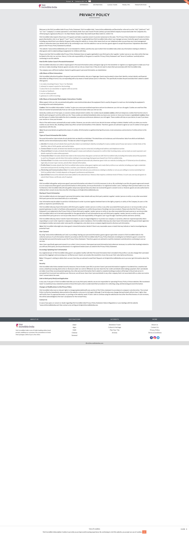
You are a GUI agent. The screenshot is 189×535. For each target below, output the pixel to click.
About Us (154, 325)
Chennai (74, 333)
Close (184, 529)
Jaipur (74, 325)
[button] (89, 1)
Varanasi (74, 335)
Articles (114, 333)
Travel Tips (126, 5)
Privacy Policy (155, 330)
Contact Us (155, 327)
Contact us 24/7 (80, 1)
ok (144, 532)
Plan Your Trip (114, 330)
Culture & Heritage (114, 327)
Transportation (140, 5)
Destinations (97, 5)
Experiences (84, 5)
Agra (74, 327)
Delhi (74, 330)
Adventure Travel (114, 325)
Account (68, 1)
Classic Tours (112, 5)
